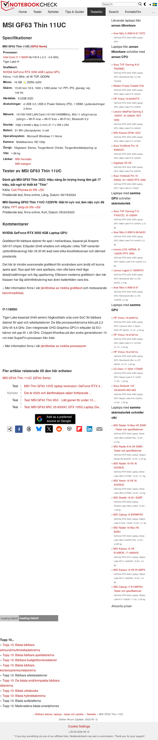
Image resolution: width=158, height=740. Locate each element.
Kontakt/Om (133, 11)
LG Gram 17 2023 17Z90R (128, 369)
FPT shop (18, 207)
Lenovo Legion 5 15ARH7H (128, 270)
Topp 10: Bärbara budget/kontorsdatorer (30, 660)
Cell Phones (19, 190)
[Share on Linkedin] (89, 429)
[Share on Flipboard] (79, 429)
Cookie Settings (79, 726)
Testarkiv (96, 11)
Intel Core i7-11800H (16, 57)
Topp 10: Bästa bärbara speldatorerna (28, 655)
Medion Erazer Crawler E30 (128, 85)
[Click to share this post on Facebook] (18, 429)
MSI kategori (23, 163)
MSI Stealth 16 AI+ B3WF (128, 497)
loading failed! (9, 618)
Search (114, 11)
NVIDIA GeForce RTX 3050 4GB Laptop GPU (31, 72)
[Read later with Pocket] (69, 429)
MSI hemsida (23, 159)
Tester (37, 11)
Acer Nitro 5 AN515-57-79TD (129, 33)
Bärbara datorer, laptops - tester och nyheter (59, 714)
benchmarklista (13, 293)
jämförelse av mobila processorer (63, 346)
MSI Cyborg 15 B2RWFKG (128, 514)
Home (23, 11)
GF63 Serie (38, 46)
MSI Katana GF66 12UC (127, 133)
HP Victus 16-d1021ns (125, 334)
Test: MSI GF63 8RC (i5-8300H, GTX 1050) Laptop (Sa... (62, 407)
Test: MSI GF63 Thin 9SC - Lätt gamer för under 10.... (60, 400)
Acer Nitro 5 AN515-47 (125, 287)
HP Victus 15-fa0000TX (126, 98)
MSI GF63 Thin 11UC (17, 378)
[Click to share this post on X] (49, 429)
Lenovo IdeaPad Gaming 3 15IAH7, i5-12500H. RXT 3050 (128, 115)
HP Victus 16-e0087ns (125, 318)
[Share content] (9, 429)
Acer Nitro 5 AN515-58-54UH (129, 232)
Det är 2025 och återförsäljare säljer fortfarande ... (57, 393)
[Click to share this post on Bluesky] (39, 429)
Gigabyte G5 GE (122, 163)
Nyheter (53, 11)
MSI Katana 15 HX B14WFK (129, 570)
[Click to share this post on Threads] (29, 429)
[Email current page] (99, 429)
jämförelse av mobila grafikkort (61, 288)
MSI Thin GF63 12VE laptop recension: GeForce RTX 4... (63, 386)
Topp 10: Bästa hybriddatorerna (24, 695)
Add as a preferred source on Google (59, 419)
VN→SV (38, 190)
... (153, 11)
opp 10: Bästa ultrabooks (21, 690)
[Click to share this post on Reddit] (59, 429)
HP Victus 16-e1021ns (125, 352)
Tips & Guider (74, 11)
